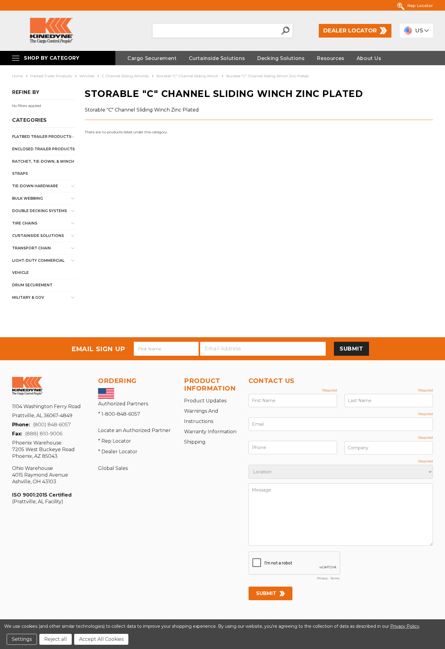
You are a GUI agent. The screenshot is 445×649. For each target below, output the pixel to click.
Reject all (55, 639)
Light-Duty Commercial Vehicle (38, 266)
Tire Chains (24, 223)
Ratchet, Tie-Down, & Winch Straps (43, 167)
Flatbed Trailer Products (41, 136)
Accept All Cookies (101, 639)
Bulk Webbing (27, 198)
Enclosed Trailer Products (43, 149)
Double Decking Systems (39, 210)
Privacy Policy (404, 626)
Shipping (195, 442)
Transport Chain (31, 248)
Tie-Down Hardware (35, 186)
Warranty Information (210, 431)
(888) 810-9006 (43, 434)
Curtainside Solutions (38, 235)
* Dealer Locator (117, 451)
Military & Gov (28, 297)
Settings (22, 639)
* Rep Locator (114, 441)
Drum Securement (32, 285)
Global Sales (113, 468)
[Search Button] (285, 31)
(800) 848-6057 (52, 425)
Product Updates (205, 401)
